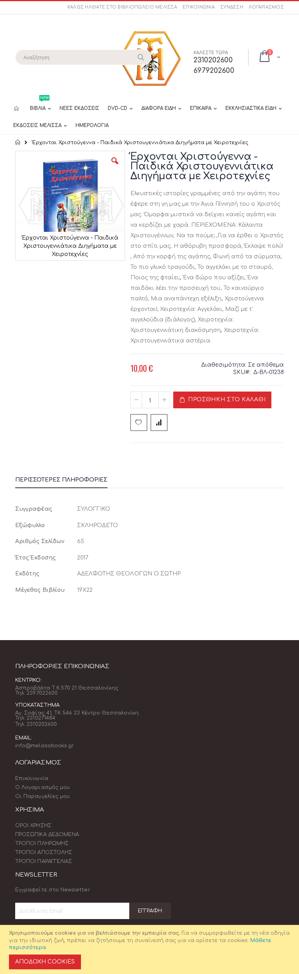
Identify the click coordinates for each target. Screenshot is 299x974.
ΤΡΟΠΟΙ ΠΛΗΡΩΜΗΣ (42, 843)
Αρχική (18, 142)
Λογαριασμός (266, 7)
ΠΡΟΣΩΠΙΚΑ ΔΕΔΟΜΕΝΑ (47, 834)
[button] (115, 166)
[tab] (67, 481)
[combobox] (83, 57)
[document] (150, 949)
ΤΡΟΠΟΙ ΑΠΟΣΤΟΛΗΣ (43, 852)
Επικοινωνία (199, 7)
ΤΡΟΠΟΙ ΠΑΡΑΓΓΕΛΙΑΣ (43, 861)
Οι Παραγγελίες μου (42, 796)
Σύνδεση (231, 7)
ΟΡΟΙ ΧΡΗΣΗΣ (33, 825)
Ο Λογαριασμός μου (42, 787)
